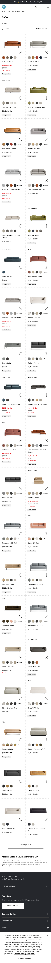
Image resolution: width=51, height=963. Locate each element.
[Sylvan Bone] (15, 103)
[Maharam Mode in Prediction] (29, 57)
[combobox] (42, 29)
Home (3, 11)
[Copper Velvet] (36, 662)
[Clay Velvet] (29, 538)
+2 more (19, 744)
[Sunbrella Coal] (7, 358)
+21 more (45, 313)
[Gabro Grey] (29, 358)
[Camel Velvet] (33, 144)
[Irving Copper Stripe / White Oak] (3, 744)
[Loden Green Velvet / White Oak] (15, 744)
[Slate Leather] (11, 703)
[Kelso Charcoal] (11, 57)
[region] (25, 947)
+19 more (19, 103)
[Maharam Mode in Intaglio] (3, 185)
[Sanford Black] (7, 103)
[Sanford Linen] (3, 103)
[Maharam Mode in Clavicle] (29, 185)
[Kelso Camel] (33, 103)
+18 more (45, 144)
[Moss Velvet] (33, 538)
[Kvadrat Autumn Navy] (33, 230)
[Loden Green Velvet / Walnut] (7, 744)
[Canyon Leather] (33, 57)
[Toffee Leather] (3, 57)
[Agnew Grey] (29, 144)
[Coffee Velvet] (33, 662)
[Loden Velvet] (29, 103)
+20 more (45, 703)
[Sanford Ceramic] (3, 538)
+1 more (45, 57)
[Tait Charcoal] (7, 703)
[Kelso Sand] (15, 57)
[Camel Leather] (36, 744)
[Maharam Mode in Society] (40, 57)
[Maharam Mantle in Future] (3, 824)
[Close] (47, 935)
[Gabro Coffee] (7, 57)
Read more (5, 866)
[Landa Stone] (15, 662)
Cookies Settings (25, 958)
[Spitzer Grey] (15, 313)
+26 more (45, 185)
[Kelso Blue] (3, 272)
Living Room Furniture (13, 11)
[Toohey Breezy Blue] (3, 358)
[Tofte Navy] (7, 824)
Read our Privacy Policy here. (24, 953)
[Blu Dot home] (4, 7)
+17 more (45, 103)
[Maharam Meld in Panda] (15, 144)
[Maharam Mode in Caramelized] (29, 272)
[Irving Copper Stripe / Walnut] (11, 744)
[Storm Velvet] (7, 400)
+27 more (19, 185)
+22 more (19, 580)
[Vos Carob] (40, 538)
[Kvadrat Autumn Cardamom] (36, 230)
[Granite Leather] (7, 185)
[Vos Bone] (11, 103)
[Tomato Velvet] (36, 57)
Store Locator (12, 906)
